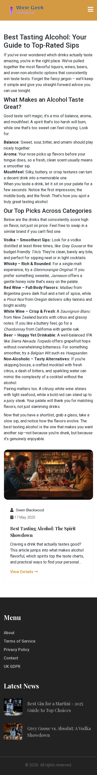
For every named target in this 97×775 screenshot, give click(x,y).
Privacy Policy (16, 649)
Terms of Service (19, 641)
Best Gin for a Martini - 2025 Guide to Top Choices (55, 707)
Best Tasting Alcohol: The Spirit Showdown (43, 532)
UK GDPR (12, 666)
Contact (11, 658)
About (9, 632)
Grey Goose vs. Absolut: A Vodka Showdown (59, 731)
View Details (22, 571)
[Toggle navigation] (90, 9)
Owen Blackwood (30, 510)
